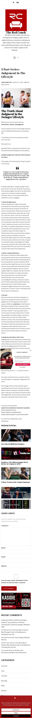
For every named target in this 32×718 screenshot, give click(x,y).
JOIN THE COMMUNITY (22, 364)
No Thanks (22, 367)
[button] (22, 352)
